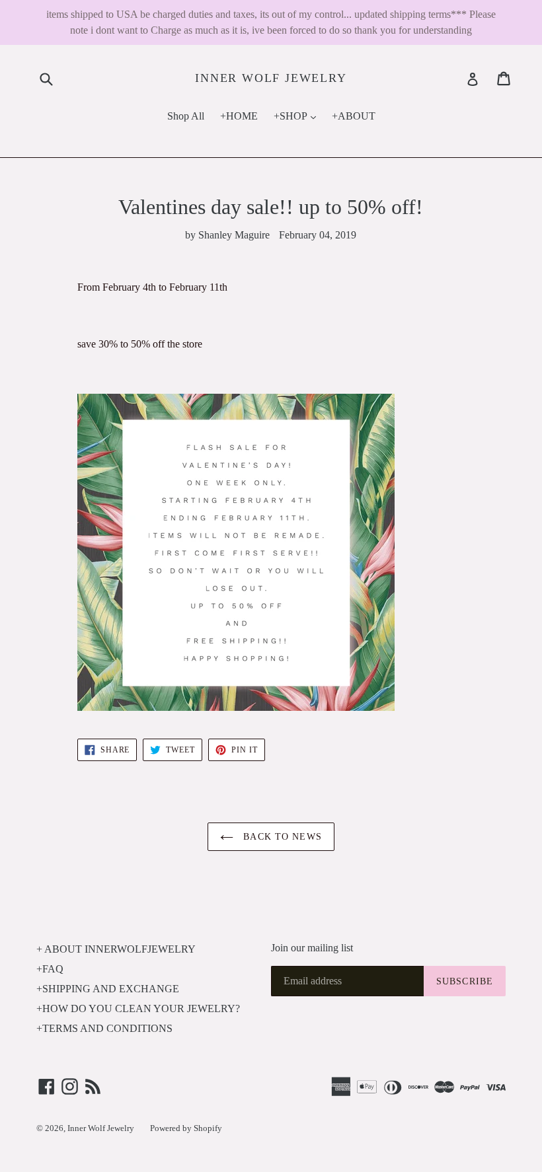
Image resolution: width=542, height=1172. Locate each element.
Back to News (281, 837)
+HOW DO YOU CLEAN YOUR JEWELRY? (138, 1008)
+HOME (239, 116)
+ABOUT (353, 116)
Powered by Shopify (186, 1128)
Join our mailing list (312, 947)
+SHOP (298, 116)
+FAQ (49, 968)
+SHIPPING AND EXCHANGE (107, 988)
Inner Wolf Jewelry (270, 78)
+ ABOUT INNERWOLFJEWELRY (116, 949)
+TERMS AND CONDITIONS (104, 1028)
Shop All (185, 116)
